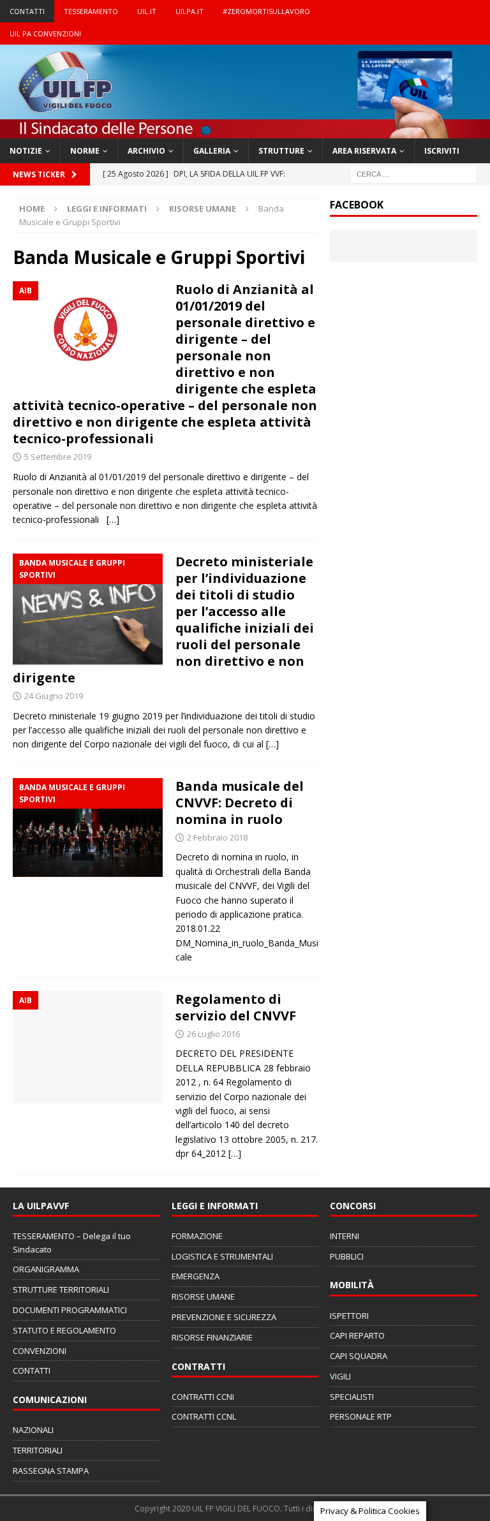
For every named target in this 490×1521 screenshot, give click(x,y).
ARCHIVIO (146, 150)
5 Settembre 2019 (57, 456)
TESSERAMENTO (91, 11)
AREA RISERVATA (364, 150)
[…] (113, 519)
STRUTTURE (281, 150)
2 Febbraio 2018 (217, 837)
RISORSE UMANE (202, 208)
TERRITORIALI (38, 1450)
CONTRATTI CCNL (204, 1416)
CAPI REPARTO (357, 1335)
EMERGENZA (195, 1276)
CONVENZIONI (39, 1350)
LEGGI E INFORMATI (107, 208)
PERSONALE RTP (361, 1416)
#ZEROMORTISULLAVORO (266, 11)
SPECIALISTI (352, 1396)
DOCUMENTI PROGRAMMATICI (70, 1310)
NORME (85, 150)
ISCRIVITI (441, 150)
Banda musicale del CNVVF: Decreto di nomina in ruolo (239, 802)
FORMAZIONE (197, 1236)
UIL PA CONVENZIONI (45, 33)
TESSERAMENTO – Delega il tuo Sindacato (72, 1242)
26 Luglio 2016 (213, 1034)
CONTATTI (27, 11)
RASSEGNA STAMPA (51, 1470)
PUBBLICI (347, 1256)
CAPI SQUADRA (358, 1356)
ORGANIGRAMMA (46, 1269)
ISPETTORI (349, 1315)
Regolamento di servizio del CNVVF (235, 1007)
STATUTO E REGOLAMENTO (64, 1330)
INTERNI (344, 1236)
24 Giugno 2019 (53, 696)
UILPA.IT (189, 11)
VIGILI (340, 1376)
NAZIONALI (33, 1430)
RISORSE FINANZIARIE (212, 1337)
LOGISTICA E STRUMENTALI (222, 1256)
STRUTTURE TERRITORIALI (61, 1289)
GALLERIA (211, 150)
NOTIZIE (26, 150)
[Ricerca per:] (413, 174)
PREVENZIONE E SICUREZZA (224, 1317)
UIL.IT (146, 11)
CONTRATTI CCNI (203, 1396)
